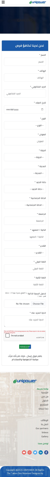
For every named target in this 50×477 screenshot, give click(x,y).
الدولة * (42, 150)
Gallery (44, 436)
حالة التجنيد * (40, 182)
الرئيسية (44, 392)
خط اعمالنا (43, 408)
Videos (45, 432)
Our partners (42, 428)
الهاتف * (42, 70)
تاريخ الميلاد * (40, 102)
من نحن (44, 396)
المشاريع (44, 404)
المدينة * (42, 166)
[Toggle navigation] (3, 2)
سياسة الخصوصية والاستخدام (25, 359)
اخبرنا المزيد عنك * (38, 312)
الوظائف (44, 420)
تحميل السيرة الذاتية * (25, 295)
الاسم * (42, 55)
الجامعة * (41, 214)
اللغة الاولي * (40, 261)
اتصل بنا (44, 424)
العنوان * (42, 134)
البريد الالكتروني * (38, 86)
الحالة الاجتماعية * (37, 198)
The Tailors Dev (14, 473)
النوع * (43, 118)
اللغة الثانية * (40, 277)
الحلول (45, 400)
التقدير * (42, 245)
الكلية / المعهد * (38, 230)
